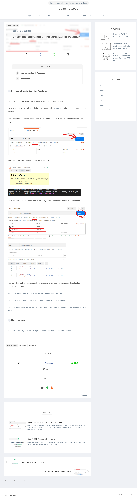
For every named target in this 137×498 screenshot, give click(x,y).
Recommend (25, 78)
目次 (46, 67)
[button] (68, 54)
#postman (24, 345)
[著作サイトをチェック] (42, 387)
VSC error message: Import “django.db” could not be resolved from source (39, 330)
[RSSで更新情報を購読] (52, 387)
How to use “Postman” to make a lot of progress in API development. (37, 300)
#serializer (33, 345)
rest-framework (12, 345)
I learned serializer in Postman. (32, 73)
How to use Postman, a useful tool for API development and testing (36, 293)
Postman (58, 108)
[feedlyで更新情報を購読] (47, 387)
